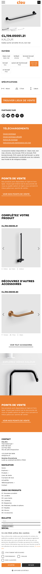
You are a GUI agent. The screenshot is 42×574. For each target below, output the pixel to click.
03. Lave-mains (7, 498)
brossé (5, 63)
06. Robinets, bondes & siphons (13, 505)
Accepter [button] (11, 565)
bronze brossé (28, 57)
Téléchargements (8, 482)
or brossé (6, 70)
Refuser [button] (31, 565)
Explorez (5, 470)
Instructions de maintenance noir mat (17, 142)
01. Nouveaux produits (9, 493)
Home (4, 468)
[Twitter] (8, 115)
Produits (5, 473)
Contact (4, 485)
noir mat (34, 63)
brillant (16, 57)
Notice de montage (10, 139)
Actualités (5, 480)
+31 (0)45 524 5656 (8, 453)
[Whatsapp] (22, 115)
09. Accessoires (7, 513)
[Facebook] (3, 115)
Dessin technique (9, 134)
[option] (21, 16)
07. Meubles (6, 508)
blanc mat (6, 57)
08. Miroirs (5, 510)
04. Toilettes (6, 500)
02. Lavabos (6, 495)
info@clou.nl (6, 455)
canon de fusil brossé (19, 63)
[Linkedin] (12, 115)
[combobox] (39, 532)
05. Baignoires (7, 503)
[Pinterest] (17, 115)
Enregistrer (7, 526)
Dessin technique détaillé (12, 137)
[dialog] (21, 552)
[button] (21, 570)
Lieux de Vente (7, 475)
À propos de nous (8, 478)
